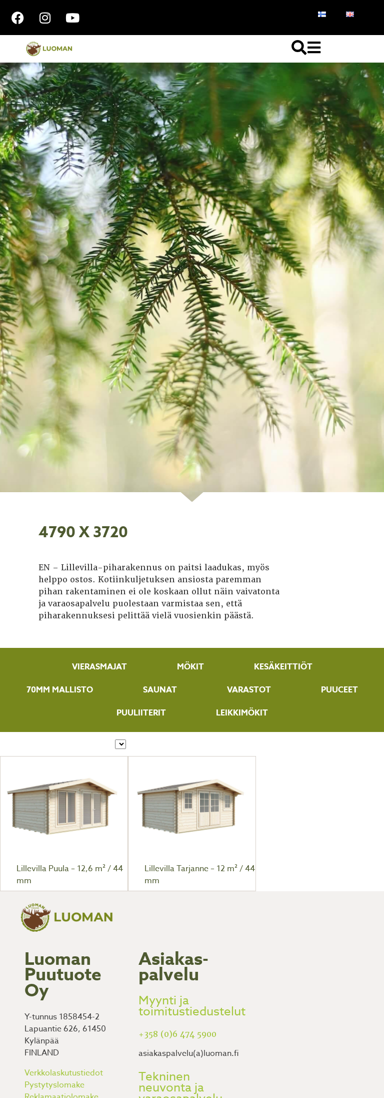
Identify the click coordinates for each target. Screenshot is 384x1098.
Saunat (160, 690)
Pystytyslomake (54, 1085)
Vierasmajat (99, 667)
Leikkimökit (242, 713)
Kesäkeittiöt (283, 667)
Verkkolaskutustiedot (63, 1073)
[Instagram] (45, 17)
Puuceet (339, 690)
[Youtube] (72, 17)
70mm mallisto (59, 690)
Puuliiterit (141, 713)
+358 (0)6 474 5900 (177, 1034)
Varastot (249, 690)
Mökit (190, 667)
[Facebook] (17, 17)
